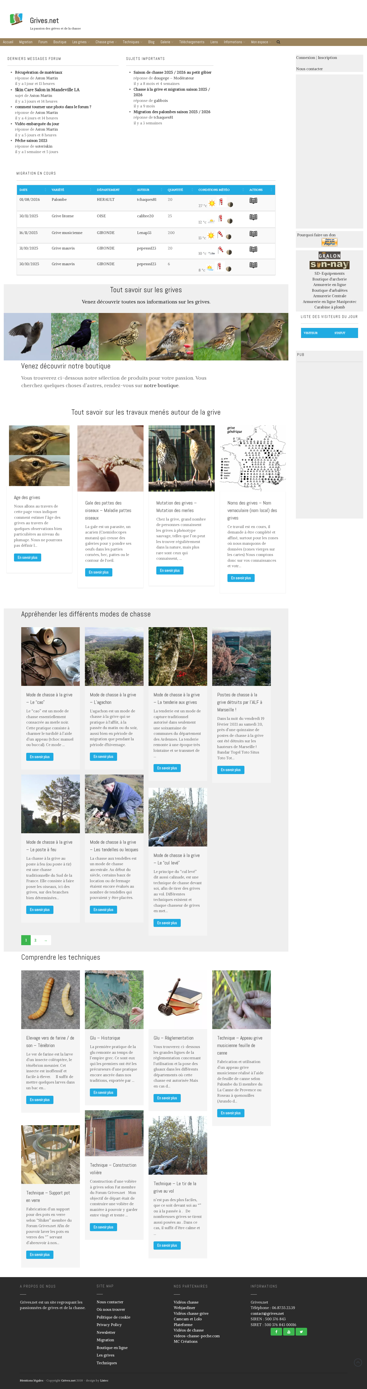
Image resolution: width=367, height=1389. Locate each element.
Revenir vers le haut (358, 1363)
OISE (101, 216)
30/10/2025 (29, 264)
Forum (42, 41)
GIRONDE (106, 232)
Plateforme (183, 1324)
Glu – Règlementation (173, 1038)
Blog (151, 41)
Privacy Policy (109, 1324)
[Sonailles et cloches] (330, 268)
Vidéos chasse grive (191, 1313)
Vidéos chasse (186, 1302)
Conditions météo (214, 190)
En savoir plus (27, 557)
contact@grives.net (267, 1313)
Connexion (305, 57)
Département (108, 190)
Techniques (131, 41)
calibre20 (145, 216)
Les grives (79, 41)
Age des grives (27, 497)
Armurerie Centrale (329, 295)
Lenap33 (144, 232)
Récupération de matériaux (38, 72)
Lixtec (104, 1380)
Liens (214, 41)
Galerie (165, 41)
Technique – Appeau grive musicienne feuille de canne (239, 1045)
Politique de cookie (113, 1317)
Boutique (59, 41)
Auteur (143, 190)
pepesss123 (146, 248)
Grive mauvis (63, 248)
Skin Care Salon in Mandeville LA (47, 89)
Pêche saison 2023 (31, 140)
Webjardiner (184, 1307)
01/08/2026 (29, 199)
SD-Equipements (330, 273)
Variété (58, 190)
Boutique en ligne (112, 1347)
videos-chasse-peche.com (197, 1336)
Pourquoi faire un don (316, 235)
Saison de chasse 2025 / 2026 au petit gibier (172, 72)
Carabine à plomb (329, 307)
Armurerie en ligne (329, 284)
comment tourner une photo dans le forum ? (53, 106)
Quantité (175, 190)
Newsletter (106, 1332)
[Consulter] (253, 203)
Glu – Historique (105, 1038)
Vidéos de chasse (189, 1330)
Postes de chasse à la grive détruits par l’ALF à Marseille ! (239, 702)
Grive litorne (63, 216)
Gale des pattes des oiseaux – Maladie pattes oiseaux (108, 510)
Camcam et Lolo (188, 1319)
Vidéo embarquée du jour (37, 123)
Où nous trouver (111, 1309)
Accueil (8, 41)
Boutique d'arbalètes (330, 290)
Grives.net (44, 20)
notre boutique (161, 385)
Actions (256, 190)
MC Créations (185, 1341)
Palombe (59, 199)
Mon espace (259, 41)
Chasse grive (105, 41)
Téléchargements (191, 41)
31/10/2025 (28, 248)
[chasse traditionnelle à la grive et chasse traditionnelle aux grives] (330, 258)
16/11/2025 (28, 232)
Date (23, 190)
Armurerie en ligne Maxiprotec (330, 301)
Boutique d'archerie (329, 279)
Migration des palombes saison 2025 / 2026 (172, 111)
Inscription (327, 57)
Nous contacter (309, 68)
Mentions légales (31, 1380)
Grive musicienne (67, 232)
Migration (25, 41)
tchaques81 (146, 199)
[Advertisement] (330, 151)
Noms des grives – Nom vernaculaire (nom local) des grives (252, 510)
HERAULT (106, 199)
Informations (233, 41)
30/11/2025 (28, 216)
